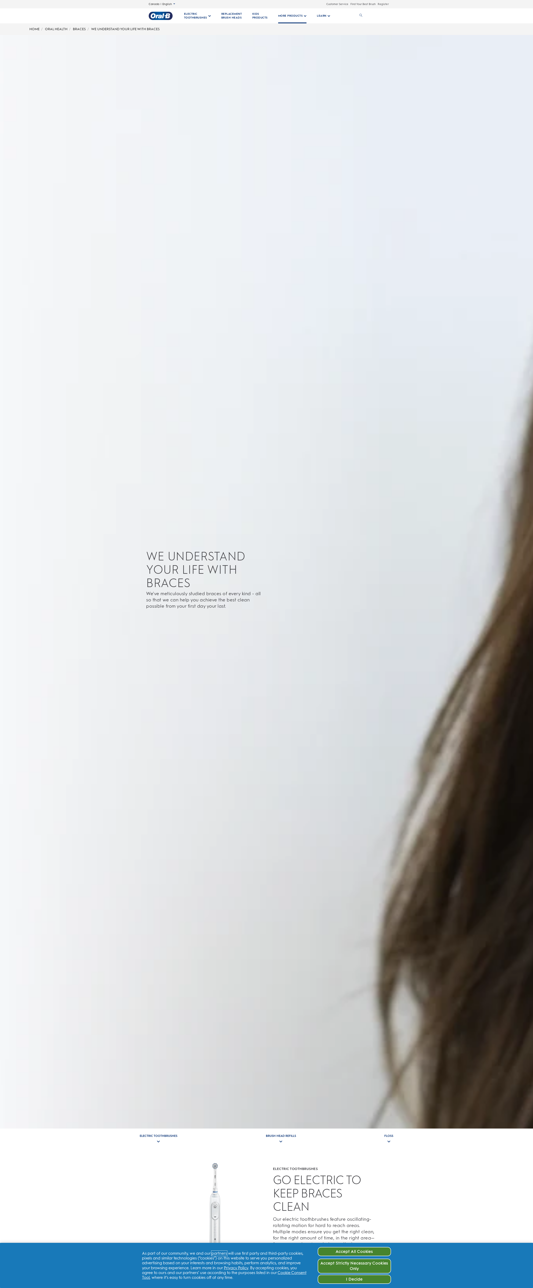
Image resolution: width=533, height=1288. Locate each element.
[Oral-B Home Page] (161, 16)
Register (383, 4)
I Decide (354, 1279)
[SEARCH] (360, 16)
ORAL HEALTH (56, 29)
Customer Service (337, 4)
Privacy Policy (236, 1268)
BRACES (79, 29)
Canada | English (160, 4)
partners (219, 1253)
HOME (34, 29)
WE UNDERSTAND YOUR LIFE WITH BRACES (125, 29)
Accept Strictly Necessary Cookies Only (354, 1266)
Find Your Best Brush (363, 4)
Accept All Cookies (354, 1251)
